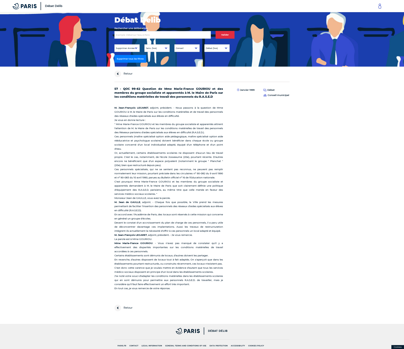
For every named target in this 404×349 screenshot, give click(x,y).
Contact (133, 346)
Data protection (219, 346)
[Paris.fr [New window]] (156, 331)
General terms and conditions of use (185, 346)
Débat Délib (218, 331)
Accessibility (238, 346)
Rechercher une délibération (131, 28)
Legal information (152, 346)
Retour (128, 73)
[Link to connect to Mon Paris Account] (379, 6)
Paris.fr (122, 346)
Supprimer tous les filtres (130, 58)
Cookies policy (256, 346)
